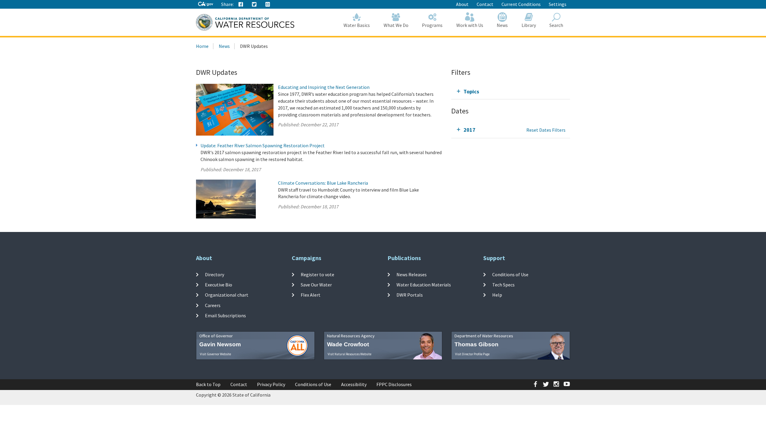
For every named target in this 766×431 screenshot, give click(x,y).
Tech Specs (503, 285)
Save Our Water (316, 285)
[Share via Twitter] (254, 4)
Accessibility (354, 384)
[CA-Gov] (205, 4)
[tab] (510, 91)
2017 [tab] (469, 129)
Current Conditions (521, 4)
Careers (213, 305)
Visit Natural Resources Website (349, 354)
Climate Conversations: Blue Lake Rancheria (323, 183)
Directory (214, 274)
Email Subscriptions (225, 315)
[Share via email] (267, 4)
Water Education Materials (423, 285)
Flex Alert (310, 295)
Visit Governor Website (215, 354)
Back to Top (208, 384)
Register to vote (317, 274)
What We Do (396, 25)
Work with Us (469, 25)
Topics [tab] (471, 91)
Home (202, 46)
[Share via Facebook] (241, 4)
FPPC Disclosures (394, 384)
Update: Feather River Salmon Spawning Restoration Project (262, 145)
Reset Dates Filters (546, 130)
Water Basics (357, 25)
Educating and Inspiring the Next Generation (324, 87)
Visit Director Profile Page (472, 354)
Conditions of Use (510, 274)
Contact (485, 4)
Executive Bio (218, 285)
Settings (557, 4)
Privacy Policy (271, 384)
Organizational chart (226, 295)
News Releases (411, 274)
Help (497, 295)
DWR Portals (409, 295)
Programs (432, 25)
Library (529, 25)
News (502, 25)
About (462, 4)
